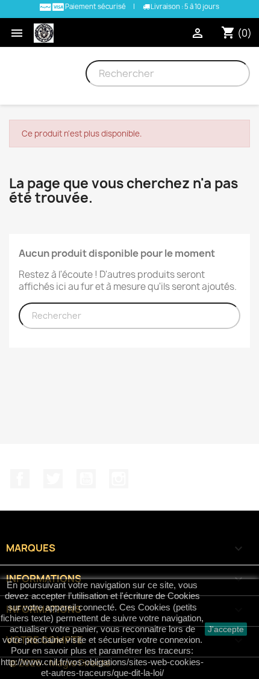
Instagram (118, 478)
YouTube (86, 478)
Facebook (20, 478)
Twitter (53, 478)
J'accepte (226, 629)
